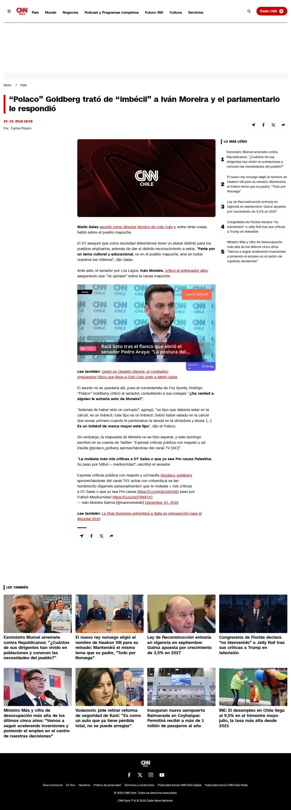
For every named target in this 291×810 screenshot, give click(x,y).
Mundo (50, 12)
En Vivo (70, 785)
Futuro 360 (154, 12)
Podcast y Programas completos (112, 12)
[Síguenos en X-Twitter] (140, 775)
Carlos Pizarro (21, 128)
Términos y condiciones (139, 785)
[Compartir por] (283, 125)
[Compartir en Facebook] (263, 125)
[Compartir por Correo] (253, 125)
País (35, 12)
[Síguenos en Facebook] (129, 775)
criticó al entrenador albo (186, 270)
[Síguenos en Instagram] (151, 775)
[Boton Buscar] (249, 11)
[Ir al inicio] (21, 11)
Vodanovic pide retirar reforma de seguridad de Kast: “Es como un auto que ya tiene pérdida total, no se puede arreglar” (108, 718)
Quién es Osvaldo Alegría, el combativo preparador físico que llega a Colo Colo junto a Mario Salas (127, 374)
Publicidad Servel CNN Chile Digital (179, 785)
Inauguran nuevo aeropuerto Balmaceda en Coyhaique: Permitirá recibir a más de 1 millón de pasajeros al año (176, 718)
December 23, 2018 (161, 502)
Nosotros (84, 785)
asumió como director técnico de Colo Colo (136, 227)
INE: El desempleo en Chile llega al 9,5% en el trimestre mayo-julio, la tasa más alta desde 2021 (252, 718)
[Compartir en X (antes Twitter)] (273, 125)
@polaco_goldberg (176, 475)
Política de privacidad (107, 785)
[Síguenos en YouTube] (162, 775)
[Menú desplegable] (9, 11)
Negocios (70, 12)
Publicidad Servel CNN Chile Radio (226, 785)
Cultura (176, 12)
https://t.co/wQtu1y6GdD (158, 491)
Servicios (195, 12)
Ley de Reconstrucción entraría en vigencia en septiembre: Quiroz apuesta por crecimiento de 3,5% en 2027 (256, 206)
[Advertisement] (38, 400)
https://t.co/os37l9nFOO (133, 497)
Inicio (7, 85)
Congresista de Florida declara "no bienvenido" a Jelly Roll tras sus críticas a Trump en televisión (256, 227)
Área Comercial (53, 785)
